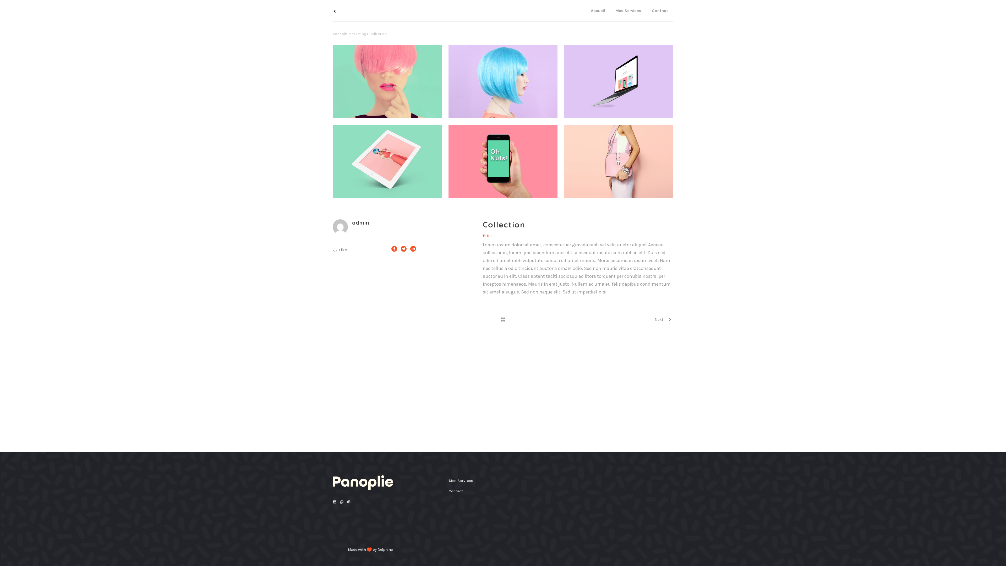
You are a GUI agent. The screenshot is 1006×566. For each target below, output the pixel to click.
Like (343, 249)
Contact (456, 491)
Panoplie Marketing (349, 34)
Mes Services (461, 480)
